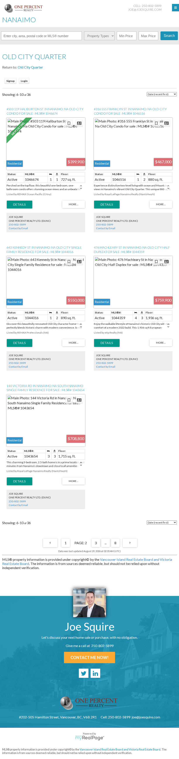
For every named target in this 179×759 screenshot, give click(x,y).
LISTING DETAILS (19, 204)
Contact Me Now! (89, 657)
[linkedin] (95, 673)
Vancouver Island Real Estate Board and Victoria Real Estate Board (120, 749)
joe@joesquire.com (145, 9)
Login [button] (24, 81)
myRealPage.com (89, 738)
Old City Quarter (30, 67)
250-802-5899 (17, 224)
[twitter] (83, 673)
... (106, 543)
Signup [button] (10, 81)
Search (169, 36)
